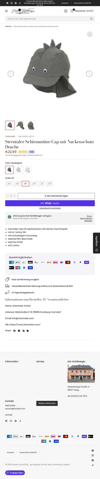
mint (28, 170)
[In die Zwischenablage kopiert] (27, 330)
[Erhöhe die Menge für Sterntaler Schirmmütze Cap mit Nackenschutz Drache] (14, 196)
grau (18, 170)
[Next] (89, 74)
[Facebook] (7, 3)
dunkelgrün (9, 170)
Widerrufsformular (47, 403)
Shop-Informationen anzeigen (86, 218)
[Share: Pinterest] (23, 330)
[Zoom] (90, 34)
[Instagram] (11, 3)
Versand (16, 155)
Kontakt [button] (8, 414)
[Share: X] (19, 330)
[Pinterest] (16, 3)
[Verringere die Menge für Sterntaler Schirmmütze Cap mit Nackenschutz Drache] (7, 196)
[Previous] (11, 74)
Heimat (8, 26)
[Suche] (91, 19)
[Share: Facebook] (14, 330)
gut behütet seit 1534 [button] (77, 395)
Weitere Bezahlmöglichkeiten (50, 208)
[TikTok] (20, 3)
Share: (8, 331)
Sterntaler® (10, 136)
